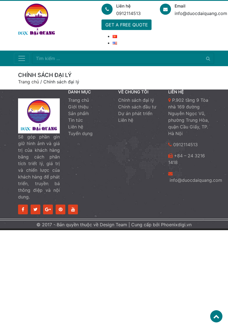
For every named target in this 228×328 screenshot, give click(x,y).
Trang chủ (28, 82)
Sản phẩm (78, 113)
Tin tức (75, 120)
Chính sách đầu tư (137, 107)
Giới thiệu (78, 107)
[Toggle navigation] (21, 58)
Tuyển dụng (80, 133)
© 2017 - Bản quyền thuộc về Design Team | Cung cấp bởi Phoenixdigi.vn (114, 224)
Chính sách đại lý (136, 100)
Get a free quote (126, 25)
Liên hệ (75, 127)
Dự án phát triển (135, 113)
